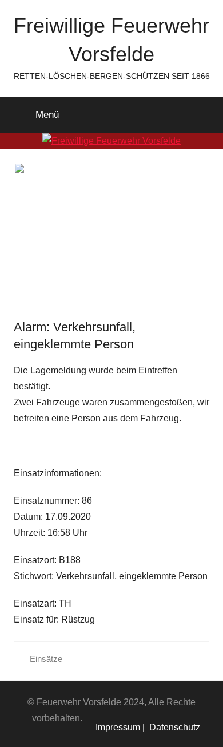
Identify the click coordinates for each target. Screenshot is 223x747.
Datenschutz (172, 727)
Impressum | (120, 727)
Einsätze (46, 659)
